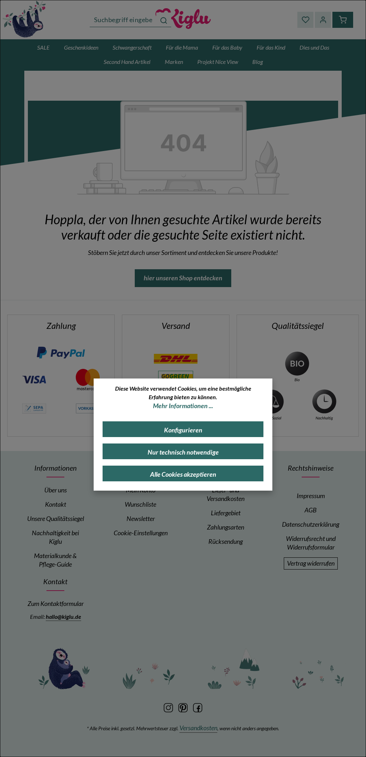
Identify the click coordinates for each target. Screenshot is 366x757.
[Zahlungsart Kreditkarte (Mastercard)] (88, 379)
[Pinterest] (183, 707)
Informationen (55, 467)
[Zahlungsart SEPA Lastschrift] (34, 407)
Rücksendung (225, 541)
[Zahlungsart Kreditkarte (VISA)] (34, 379)
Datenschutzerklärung (310, 524)
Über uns (55, 490)
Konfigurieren (183, 430)
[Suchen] (163, 19)
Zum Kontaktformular (56, 603)
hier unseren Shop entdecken (183, 278)
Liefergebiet (226, 513)
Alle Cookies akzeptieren (183, 474)
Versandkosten (198, 728)
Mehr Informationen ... (183, 406)
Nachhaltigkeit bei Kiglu (55, 537)
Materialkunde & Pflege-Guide (55, 560)
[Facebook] (197, 707)
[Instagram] (169, 707)
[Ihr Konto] (323, 20)
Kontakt (55, 504)
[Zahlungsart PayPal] (61, 352)
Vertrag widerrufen (311, 563)
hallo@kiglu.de (63, 616)
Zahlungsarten (225, 527)
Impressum (311, 496)
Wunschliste (140, 504)
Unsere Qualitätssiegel (55, 518)
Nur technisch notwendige (183, 452)
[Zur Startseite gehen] (183, 19)
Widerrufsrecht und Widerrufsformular (311, 543)
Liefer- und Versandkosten (225, 494)
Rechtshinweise (310, 467)
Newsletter (141, 518)
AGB (311, 510)
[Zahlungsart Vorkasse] (88, 407)
